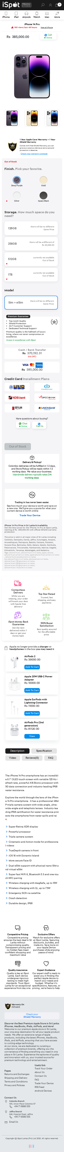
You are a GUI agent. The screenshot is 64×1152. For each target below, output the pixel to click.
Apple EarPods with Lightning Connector (36, 701)
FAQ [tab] (50, 758)
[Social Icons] (29, 1146)
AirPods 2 (29, 656)
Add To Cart (32, 667)
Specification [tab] (44, 751)
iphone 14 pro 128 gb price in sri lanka (19, 561)
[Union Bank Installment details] (47, 408)
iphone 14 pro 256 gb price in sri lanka (19, 563)
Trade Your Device (30, 515)
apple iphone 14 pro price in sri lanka (44, 555)
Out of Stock (17, 446)
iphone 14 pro (14, 553)
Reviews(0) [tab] (32, 758)
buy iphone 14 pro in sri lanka (16, 559)
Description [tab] (17, 751)
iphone (50, 553)
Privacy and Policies (14, 1085)
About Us (39, 1072)
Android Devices (43, 1091)
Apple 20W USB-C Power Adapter (38, 678)
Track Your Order (43, 1068)
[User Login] (50, 6)
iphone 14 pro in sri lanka (31, 553)
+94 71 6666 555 (22, 1106)
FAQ (37, 1080)
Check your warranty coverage (34, 153)
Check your (32, 1016)
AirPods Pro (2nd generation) (34, 724)
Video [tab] (12, 758)
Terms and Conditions (16, 1081)
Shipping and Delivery (15, 1078)
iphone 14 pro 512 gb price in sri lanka (19, 565)
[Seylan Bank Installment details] (17, 408)
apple (44, 553)
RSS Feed (39, 1087)
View (32, 736)
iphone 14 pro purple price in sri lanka (20, 557)
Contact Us (41, 1076)
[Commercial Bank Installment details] (47, 387)
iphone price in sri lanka (38, 559)
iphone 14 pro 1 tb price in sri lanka (18, 568)
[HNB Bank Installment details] (17, 387)
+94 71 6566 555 (22, 1117)
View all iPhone (47, 27)
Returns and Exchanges (16, 1074)
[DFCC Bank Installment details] (47, 397)
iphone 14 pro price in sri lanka (16, 555)
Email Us (13, 1122)
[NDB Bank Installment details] (17, 397)
